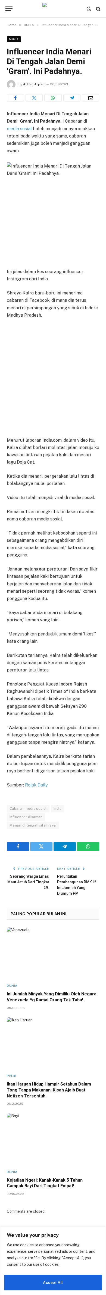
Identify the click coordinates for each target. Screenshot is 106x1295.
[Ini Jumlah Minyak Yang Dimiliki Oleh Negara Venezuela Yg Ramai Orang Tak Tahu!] (53, 953)
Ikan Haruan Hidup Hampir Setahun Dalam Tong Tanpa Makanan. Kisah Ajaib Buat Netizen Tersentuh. (49, 1090)
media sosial (19, 128)
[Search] (98, 9)
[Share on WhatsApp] (52, 97)
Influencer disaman (26, 817)
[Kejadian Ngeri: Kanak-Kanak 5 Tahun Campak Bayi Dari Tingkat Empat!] (53, 1139)
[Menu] (9, 9)
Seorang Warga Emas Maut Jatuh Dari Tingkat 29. (28, 882)
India (58, 808)
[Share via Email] (90, 97)
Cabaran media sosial (28, 808)
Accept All (53, 1282)
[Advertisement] (53, 378)
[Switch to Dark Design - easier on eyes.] (88, 8)
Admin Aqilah (34, 84)
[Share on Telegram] (71, 97)
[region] (53, 1261)
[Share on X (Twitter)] (34, 97)
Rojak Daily (36, 785)
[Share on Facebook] (15, 97)
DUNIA (14, 39)
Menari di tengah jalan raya (33, 825)
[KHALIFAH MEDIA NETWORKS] (53, 9)
